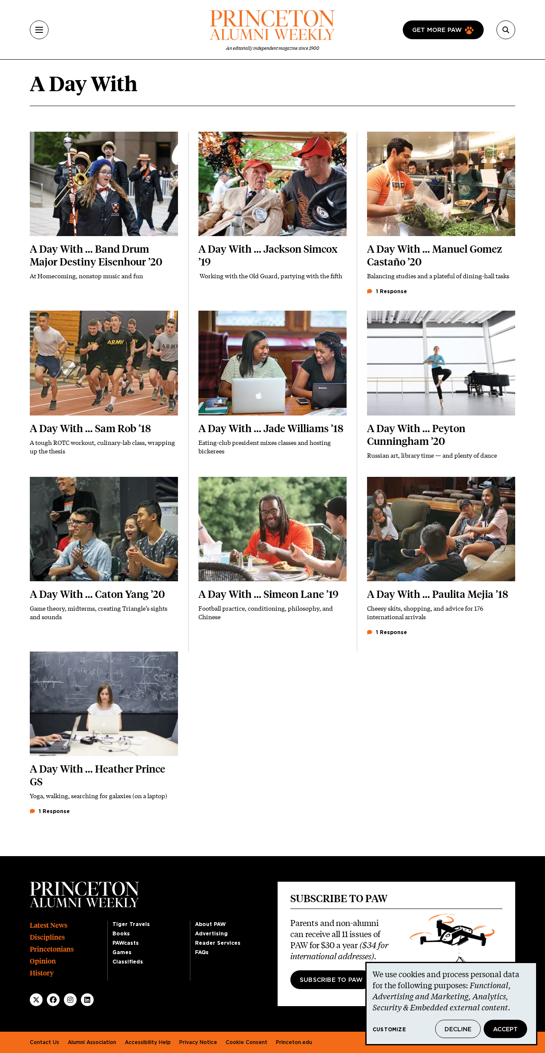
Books (121, 933)
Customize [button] (389, 1029)
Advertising (211, 933)
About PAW (210, 924)
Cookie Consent (246, 1042)
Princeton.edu (294, 1042)
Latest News (48, 925)
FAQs (202, 952)
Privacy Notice (198, 1042)
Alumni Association (92, 1042)
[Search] (505, 29)
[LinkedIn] (87, 999)
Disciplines (47, 937)
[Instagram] (70, 999)
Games (122, 952)
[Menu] (39, 29)
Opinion (43, 961)
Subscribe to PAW (331, 980)
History (42, 973)
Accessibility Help (148, 1042)
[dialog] (451, 1003)
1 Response (390, 291)
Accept (505, 1030)
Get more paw (437, 30)
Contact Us (44, 1042)
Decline (458, 1030)
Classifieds (127, 961)
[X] (36, 999)
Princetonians (52, 949)
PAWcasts (125, 943)
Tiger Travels (131, 924)
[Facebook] (53, 999)
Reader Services (218, 943)
